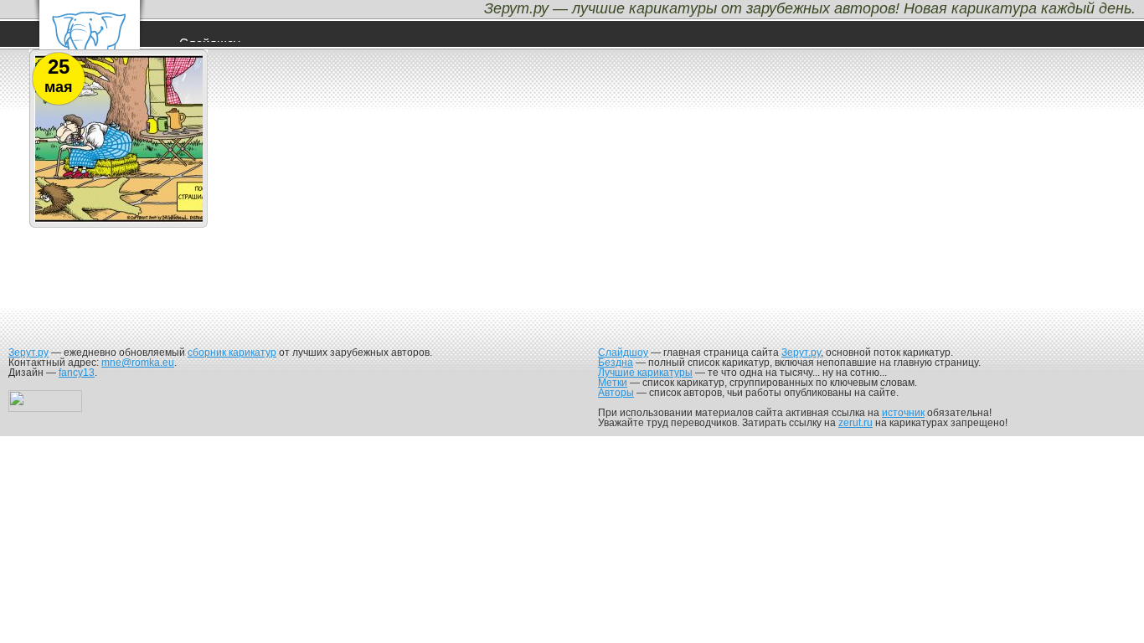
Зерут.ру (28, 352)
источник (903, 413)
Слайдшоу (623, 352)
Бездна (615, 363)
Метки (612, 383)
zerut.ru (855, 423)
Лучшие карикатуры (645, 373)
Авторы (616, 393)
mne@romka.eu (137, 363)
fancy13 (77, 373)
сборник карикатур (232, 352)
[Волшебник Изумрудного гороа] (119, 222)
